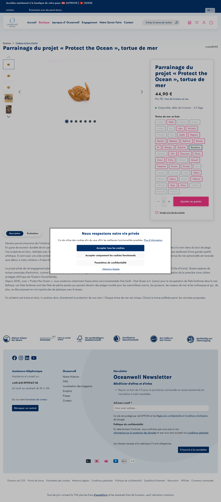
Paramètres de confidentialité (110, 262)
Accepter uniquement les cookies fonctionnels (110, 255)
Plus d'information (153, 240)
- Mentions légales (110, 269)
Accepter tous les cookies (110, 248)
